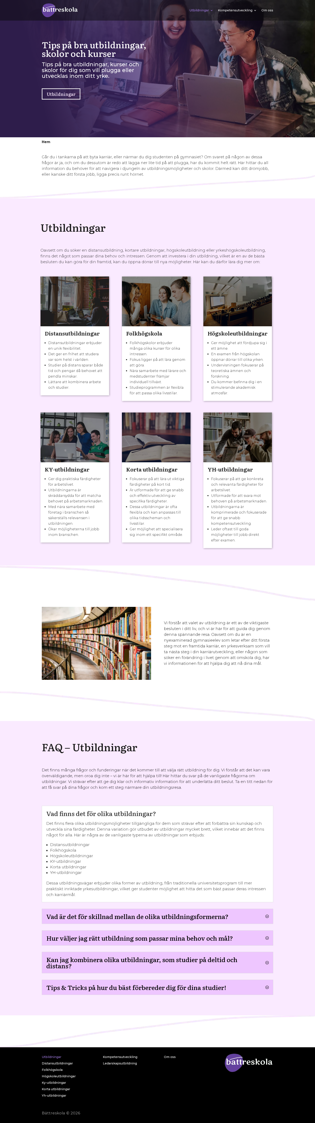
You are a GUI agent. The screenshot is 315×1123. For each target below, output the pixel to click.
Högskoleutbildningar (237, 333)
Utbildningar (199, 10)
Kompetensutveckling (235, 10)
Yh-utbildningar (54, 1095)
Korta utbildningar (151, 469)
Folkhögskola (144, 333)
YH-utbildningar (230, 469)
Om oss (267, 10)
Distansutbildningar (72, 333)
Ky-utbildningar (54, 1083)
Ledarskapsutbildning (120, 1063)
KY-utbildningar (67, 469)
